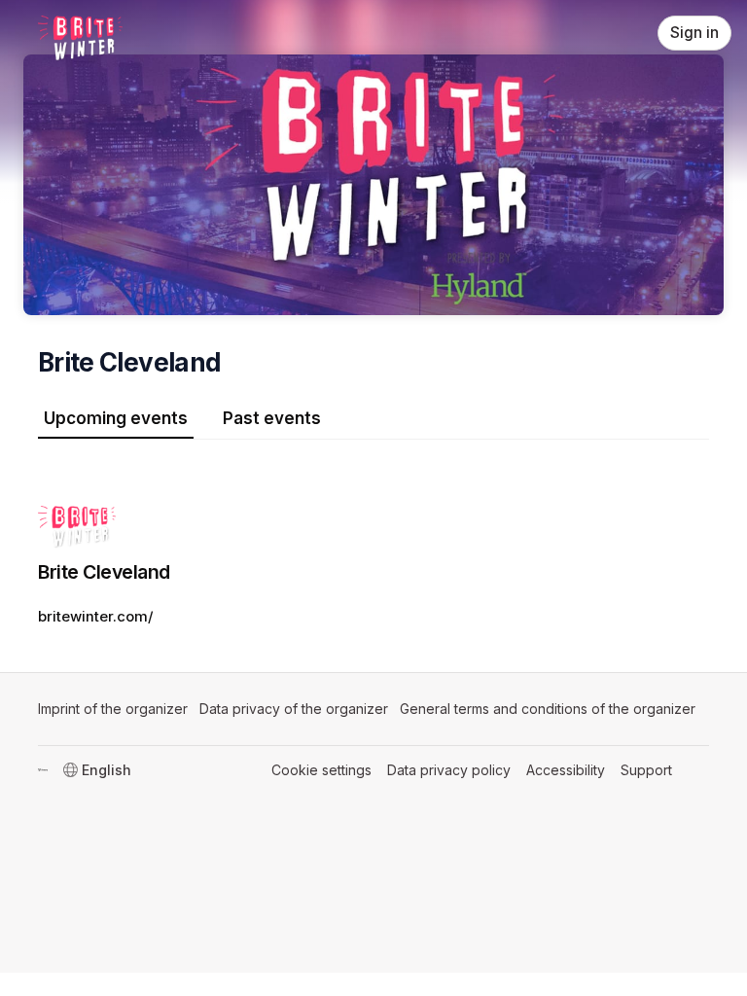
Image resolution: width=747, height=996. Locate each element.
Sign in (694, 32)
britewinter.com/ (96, 616)
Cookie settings (321, 770)
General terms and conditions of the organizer (547, 708)
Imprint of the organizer (113, 708)
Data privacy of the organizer (293, 708)
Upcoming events (116, 418)
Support (646, 770)
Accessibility (565, 770)
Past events (272, 418)
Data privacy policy (449, 770)
